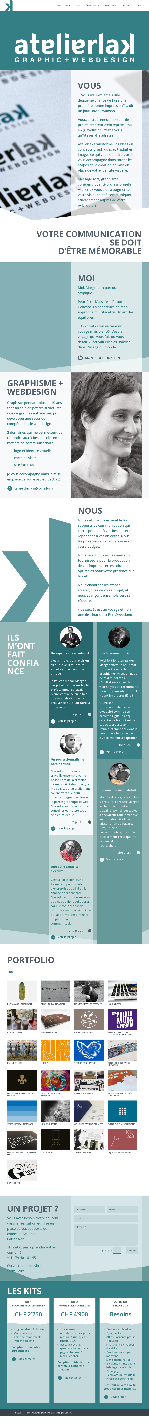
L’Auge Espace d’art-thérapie (52, 1094)
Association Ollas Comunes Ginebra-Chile (121, 1033)
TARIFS (140, 5)
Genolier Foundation (53, 1004)
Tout (11, 972)
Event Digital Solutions (121, 1124)
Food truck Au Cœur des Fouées (21, 1094)
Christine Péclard (84, 1032)
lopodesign (47, 1152)
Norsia (44, 1063)
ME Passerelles (49, 1032)
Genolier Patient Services (88, 1124)
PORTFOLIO (111, 5)
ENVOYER (132, 1250)
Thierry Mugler (83, 1152)
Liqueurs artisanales (119, 1152)
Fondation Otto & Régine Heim (21, 1153)
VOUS (58, 5)
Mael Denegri (14, 1063)
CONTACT (127, 5)
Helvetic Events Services (88, 1004)
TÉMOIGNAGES (92, 5)
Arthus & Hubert (83, 1093)
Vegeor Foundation (85, 1063)
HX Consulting (49, 1124)
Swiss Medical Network (20, 1124)
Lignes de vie (114, 1004)
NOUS (77, 5)
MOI (67, 5)
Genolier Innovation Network (119, 1064)
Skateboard (14, 1183)
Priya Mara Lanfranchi (19, 1004)
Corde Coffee (14, 1032)
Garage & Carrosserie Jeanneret (120, 1094)
